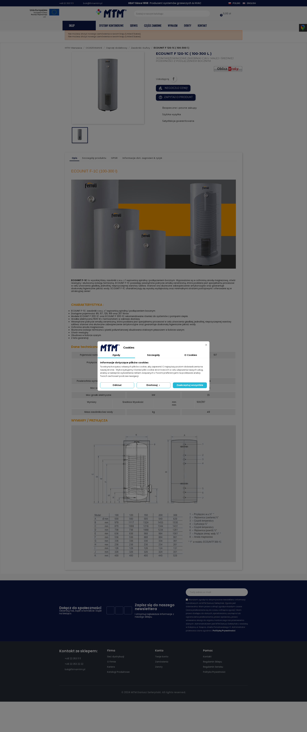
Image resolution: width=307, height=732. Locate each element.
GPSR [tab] (114, 158)
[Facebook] (110, 610)
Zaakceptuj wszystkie (190, 385)
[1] (244, 592)
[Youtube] (119, 610)
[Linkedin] (128, 610)
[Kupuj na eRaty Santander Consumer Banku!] (228, 68)
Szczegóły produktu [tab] (94, 158)
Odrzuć (117, 385)
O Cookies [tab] (190, 355)
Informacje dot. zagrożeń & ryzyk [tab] (142, 158)
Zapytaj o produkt (176, 97)
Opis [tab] (74, 158)
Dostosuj (152, 385)
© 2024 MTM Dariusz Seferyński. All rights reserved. (153, 692)
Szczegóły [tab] (153, 355)
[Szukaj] (206, 13)
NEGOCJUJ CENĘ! (173, 88)
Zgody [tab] (116, 355)
